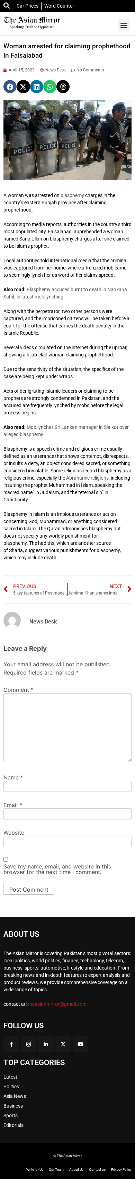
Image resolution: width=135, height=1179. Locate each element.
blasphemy (72, 195)
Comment (18, 689)
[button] (124, 25)
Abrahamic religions (87, 478)
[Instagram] (28, 1044)
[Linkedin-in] (46, 1044)
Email (12, 805)
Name (13, 777)
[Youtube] (80, 1044)
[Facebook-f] (11, 1044)
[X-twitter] (63, 1044)
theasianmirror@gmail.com (57, 1004)
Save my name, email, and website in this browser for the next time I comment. (57, 869)
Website (13, 832)
